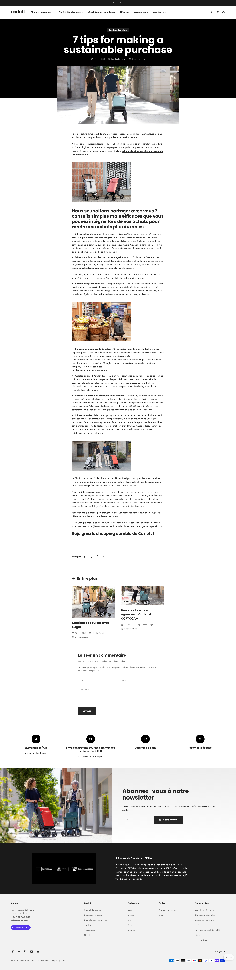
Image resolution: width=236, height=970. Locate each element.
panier (132, 415)
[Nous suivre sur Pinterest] (25, 951)
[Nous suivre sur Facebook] (12, 951)
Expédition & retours (204, 909)
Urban (130, 909)
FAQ (197, 925)
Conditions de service (147, 667)
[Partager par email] (103, 556)
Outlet (87, 935)
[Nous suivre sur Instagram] (19, 951)
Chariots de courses (41, 12)
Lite (129, 920)
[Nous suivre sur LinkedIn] (37, 951)
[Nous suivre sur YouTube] (31, 951)
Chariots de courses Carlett (87, 478)
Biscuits (198, 935)
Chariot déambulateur (70, 12)
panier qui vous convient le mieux (114, 522)
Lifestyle (124, 12)
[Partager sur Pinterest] (97, 556)
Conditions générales (205, 915)
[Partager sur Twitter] (91, 556)
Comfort (131, 930)
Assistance (158, 12)
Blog (161, 915)
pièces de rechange (204, 920)
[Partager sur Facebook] (84, 556)
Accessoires (139, 12)
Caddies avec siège (93, 915)
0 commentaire (138, 59)
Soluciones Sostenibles (118, 30)
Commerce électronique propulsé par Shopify (50, 960)
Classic (131, 915)
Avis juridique (201, 940)
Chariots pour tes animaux (101, 12)
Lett (129, 935)
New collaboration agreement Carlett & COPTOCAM (136, 614)
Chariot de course (92, 909)
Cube (130, 925)
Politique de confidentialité (122, 667)
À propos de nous (167, 909)
